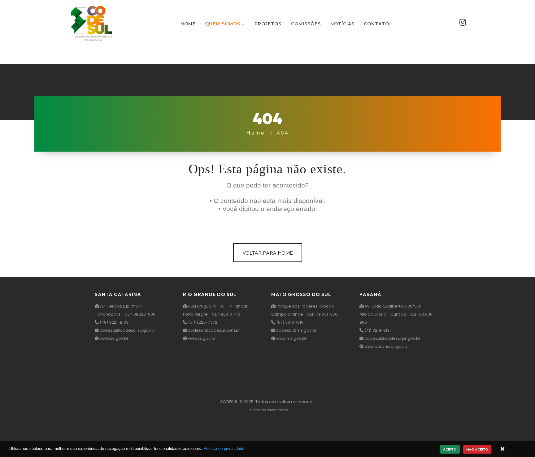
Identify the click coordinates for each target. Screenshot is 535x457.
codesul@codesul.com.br (213, 330)
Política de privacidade (223, 448)
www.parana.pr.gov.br (386, 346)
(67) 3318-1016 (289, 322)
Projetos (267, 24)
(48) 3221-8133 (113, 322)
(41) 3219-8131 (377, 330)
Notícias (342, 24)
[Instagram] (463, 24)
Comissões (306, 24)
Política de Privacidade (267, 409)
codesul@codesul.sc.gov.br (127, 330)
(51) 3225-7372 (202, 322)
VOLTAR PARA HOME (267, 252)
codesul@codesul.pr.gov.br (391, 338)
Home (188, 24)
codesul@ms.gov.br (296, 330)
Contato (376, 24)
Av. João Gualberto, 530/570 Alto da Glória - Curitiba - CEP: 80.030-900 (397, 314)
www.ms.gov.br (291, 338)
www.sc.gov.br (113, 338)
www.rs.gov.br (201, 338)
